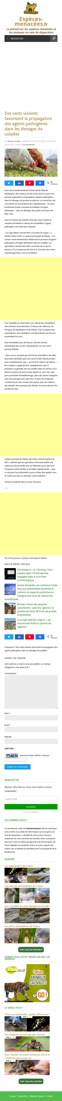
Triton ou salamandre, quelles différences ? (27, 1014)
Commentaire (10, 673)
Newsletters (23, 1096)
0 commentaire (28, 144)
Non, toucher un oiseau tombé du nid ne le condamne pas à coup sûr (27, 1056)
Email (7, 725)
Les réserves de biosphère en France (24, 886)
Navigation (17, 38)
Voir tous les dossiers (31, 949)
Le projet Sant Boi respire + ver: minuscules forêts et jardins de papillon (34, 623)
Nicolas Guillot (14, 141)
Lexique (12, 1096)
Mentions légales (37, 1096)
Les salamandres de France (19, 866)
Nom (7, 713)
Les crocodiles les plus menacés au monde (27, 906)
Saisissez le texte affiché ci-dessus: (35, 755)
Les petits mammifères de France (22, 926)
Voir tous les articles (31, 1081)
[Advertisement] (31, 74)
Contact (49, 1096)
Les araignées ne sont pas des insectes (25, 1034)
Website (8, 737)
